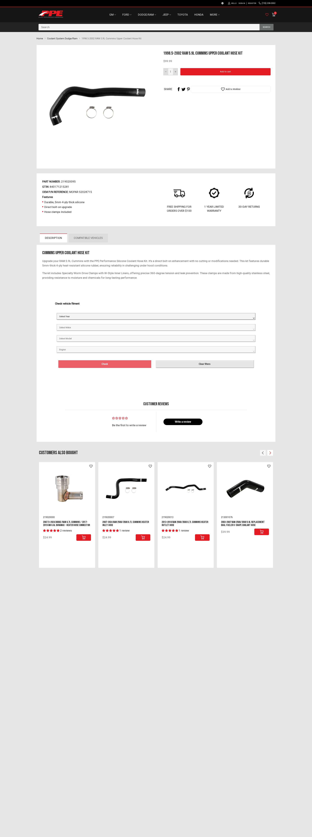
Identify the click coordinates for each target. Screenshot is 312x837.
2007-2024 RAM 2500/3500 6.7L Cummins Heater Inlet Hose (125, 523)
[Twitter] (183, 89)
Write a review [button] (183, 421)
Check (105, 364)
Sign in (242, 3)
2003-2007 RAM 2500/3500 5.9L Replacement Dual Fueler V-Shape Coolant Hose (243, 523)
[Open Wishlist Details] (267, 14)
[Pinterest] (188, 89)
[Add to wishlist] (91, 466)
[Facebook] (179, 89)
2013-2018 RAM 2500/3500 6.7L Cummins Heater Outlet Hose (185, 523)
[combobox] (156, 27)
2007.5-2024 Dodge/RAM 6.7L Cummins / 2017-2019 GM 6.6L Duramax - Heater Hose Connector (66, 523)
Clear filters (204, 364)
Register (252, 3)
